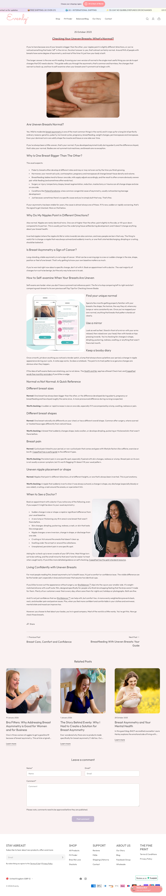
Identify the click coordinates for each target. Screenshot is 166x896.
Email (88, 768)
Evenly (16, 886)
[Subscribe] (62, 857)
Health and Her (90, 371)
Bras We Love (75, 859)
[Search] (147, 18)
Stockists (73, 864)
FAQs (95, 855)
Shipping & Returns (101, 859)
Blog (118, 855)
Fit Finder (73, 855)
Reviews (96, 850)
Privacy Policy (47, 863)
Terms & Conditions (148, 854)
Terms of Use (35, 863)
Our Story (120, 850)
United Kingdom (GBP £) (20, 878)
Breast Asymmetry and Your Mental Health (133, 724)
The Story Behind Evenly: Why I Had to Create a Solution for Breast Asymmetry (80, 726)
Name (29, 768)
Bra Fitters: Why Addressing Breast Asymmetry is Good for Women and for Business (28, 726)
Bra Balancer (83, 585)
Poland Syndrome (52, 191)
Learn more (11, 743)
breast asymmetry (54, 131)
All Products (74, 850)
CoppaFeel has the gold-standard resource (107, 560)
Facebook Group (123, 859)
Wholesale (121, 864)
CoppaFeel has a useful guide (44, 452)
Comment (31, 781)
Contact (96, 864)
